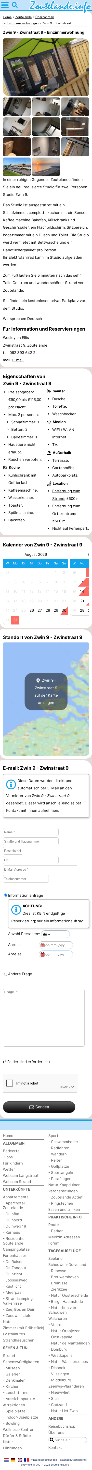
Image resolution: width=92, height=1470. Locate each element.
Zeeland (55, 1258)
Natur (8, 1441)
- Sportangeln (60, 1172)
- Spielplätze (14, 1411)
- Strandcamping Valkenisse (18, 1301)
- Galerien (12, 1374)
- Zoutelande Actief (65, 1197)
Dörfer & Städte (17, 1435)
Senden (42, 1107)
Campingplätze (16, 1249)
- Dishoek (56, 1367)
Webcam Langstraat (21, 1175)
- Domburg (57, 1349)
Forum (53, 1243)
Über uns (56, 1432)
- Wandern (57, 1154)
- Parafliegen (59, 1178)
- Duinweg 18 (14, 1226)
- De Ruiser (13, 1261)
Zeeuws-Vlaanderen (66, 1386)
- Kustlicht (12, 1286)
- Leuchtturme (15, 1392)
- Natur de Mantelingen (69, 1343)
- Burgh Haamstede (65, 1301)
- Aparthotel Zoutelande (14, 1205)
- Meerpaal (13, 1292)
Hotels (8, 1321)
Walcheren (57, 1318)
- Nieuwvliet (59, 1392)
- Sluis (54, 1398)
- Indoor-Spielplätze (20, 1417)
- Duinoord (12, 1220)
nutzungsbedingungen (44, 1459)
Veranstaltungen (63, 1191)
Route (53, 1224)
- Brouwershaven (63, 1277)
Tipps (8, 1157)
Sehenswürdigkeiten (21, 1361)
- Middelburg (59, 1380)
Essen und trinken (64, 1209)
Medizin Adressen (64, 1237)
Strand (9, 1355)
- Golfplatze (58, 1166)
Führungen (12, 1448)
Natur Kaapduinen (64, 1184)
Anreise (16, 944)
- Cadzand (57, 1404)
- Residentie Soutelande (14, 1241)
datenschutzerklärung (73, 1459)
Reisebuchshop (61, 1426)
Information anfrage (25, 895)
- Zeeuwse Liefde (18, 1315)
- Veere (54, 1324)
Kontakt (55, 1447)
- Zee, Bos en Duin (19, 1309)
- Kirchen (11, 1386)
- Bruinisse (57, 1283)
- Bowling (11, 1423)
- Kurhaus (11, 1232)
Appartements (15, 1197)
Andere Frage (20, 974)
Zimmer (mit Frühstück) (23, 1328)
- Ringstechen (60, 1203)
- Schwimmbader (63, 1141)
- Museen (11, 1368)
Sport (53, 1135)
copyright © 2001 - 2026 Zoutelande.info (45, 1464)
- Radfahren (58, 1148)
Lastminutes (14, 1334)
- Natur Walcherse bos (68, 1361)
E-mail (18, 360)
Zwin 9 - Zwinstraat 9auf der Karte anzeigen (46, 691)
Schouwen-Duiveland (67, 1264)
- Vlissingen (58, 1374)
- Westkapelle (60, 1355)
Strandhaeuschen (18, 1340)
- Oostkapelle (60, 1337)
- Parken (56, 1231)
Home (8, 1135)
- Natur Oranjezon (64, 1330)
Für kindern (13, 1163)
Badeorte (11, 1151)
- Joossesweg (15, 1280)
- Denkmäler (14, 1380)
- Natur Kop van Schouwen (62, 1310)
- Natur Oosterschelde (68, 1295)
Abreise (16, 954)
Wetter (9, 1169)
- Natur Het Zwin (63, 1410)
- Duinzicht (12, 1274)
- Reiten (55, 1160)
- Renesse (57, 1270)
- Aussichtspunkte (19, 1398)
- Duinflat (11, 1214)
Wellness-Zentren (18, 1429)
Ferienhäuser (14, 1255)
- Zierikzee (57, 1289)
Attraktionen (14, 1405)
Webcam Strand (17, 1181)
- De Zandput (14, 1267)
